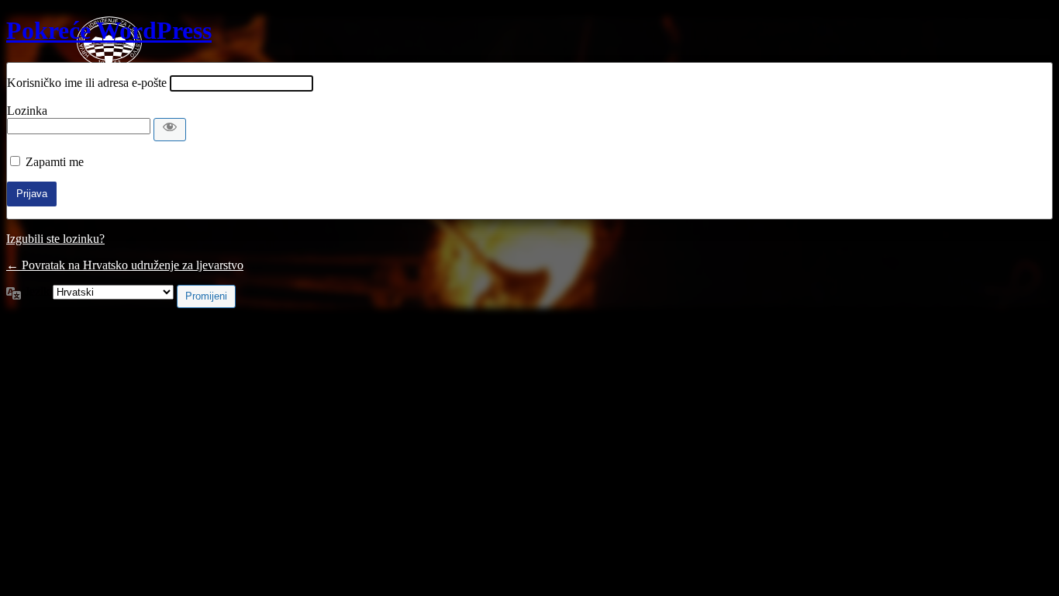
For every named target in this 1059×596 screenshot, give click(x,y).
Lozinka (27, 110)
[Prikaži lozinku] (170, 129)
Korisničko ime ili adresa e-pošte (87, 82)
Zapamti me (55, 161)
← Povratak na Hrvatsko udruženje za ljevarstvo (124, 265)
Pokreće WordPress (109, 30)
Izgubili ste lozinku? (55, 238)
